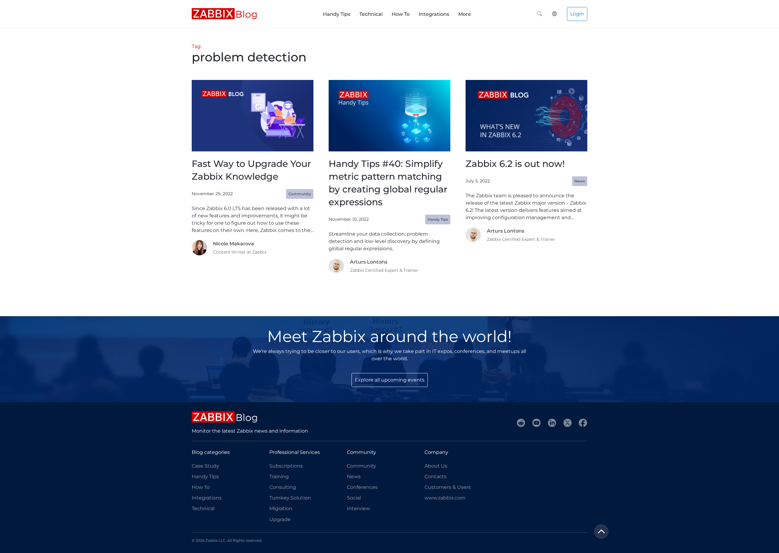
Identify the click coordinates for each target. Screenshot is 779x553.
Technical (371, 14)
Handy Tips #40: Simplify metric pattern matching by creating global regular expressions (388, 183)
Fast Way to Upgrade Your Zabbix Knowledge (251, 170)
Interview (358, 508)
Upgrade (280, 519)
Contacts (435, 476)
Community (361, 466)
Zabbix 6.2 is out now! (515, 163)
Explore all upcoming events (389, 380)
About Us (435, 466)
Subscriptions (286, 466)
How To (401, 14)
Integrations (434, 14)
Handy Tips (336, 14)
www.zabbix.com (445, 498)
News (354, 476)
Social (354, 498)
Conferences (362, 487)
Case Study (205, 466)
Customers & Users (447, 487)
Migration (280, 508)
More (464, 14)
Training (279, 476)
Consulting (282, 487)
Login (577, 14)
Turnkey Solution (290, 498)
